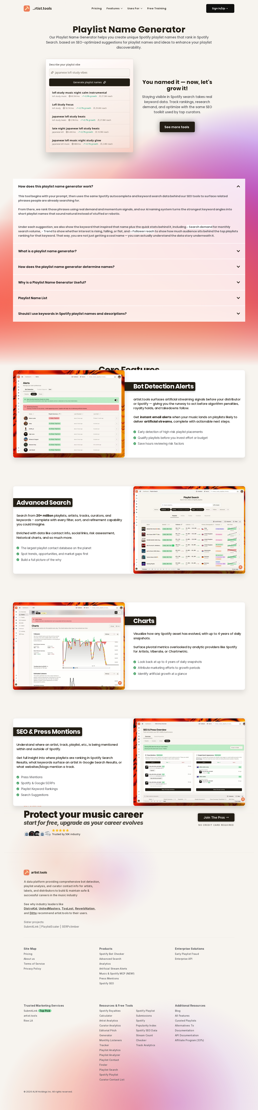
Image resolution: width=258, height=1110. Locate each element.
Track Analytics (145, 1045)
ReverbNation (85, 908)
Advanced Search (110, 958)
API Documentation (187, 1035)
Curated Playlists (185, 1020)
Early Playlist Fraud (187, 953)
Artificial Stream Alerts (113, 968)
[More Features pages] (122, 8)
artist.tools (30, 1015)
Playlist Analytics (110, 1050)
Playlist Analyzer (109, 1054)
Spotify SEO (106, 983)
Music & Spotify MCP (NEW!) (117, 973)
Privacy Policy (32, 968)
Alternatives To (184, 1025)
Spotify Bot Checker (111, 953)
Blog (178, 1010)
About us (29, 958)
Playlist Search (108, 1069)
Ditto (33, 913)
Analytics (105, 963)
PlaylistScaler (50, 926)
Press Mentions (109, 978)
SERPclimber (70, 926)
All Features (182, 1015)
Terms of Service (34, 963)
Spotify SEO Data (146, 1030)
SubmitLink (31, 926)
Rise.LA (28, 1020)
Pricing (28, 953)
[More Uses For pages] (141, 8)
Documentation (184, 1030)
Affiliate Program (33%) (189, 1040)
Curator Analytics (110, 1025)
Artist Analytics (108, 1020)
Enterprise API (183, 958)
